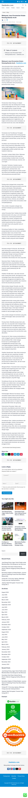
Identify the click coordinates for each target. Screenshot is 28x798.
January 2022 (5, 664)
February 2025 (6, 619)
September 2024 (6, 629)
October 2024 (5, 627)
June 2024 (5, 637)
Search (3, 551)
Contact (14, 778)
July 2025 (4, 607)
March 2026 (5, 599)
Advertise (13, 776)
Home (3, 7)
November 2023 (6, 654)
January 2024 (5, 649)
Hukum (18, 7)
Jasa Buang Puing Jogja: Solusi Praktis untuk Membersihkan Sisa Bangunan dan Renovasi (7, 513)
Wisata (13, 7)
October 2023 (5, 657)
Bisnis (23, 7)
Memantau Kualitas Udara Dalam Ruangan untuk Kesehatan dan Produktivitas (20, 543)
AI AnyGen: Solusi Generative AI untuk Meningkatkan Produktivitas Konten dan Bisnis (20, 528)
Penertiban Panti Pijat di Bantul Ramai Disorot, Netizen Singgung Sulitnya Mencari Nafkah (20, 513)
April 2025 (4, 614)
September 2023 (6, 659)
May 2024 (4, 639)
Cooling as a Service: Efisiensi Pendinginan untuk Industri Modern (7, 543)
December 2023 (6, 652)
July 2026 (4, 594)
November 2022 (6, 662)
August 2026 (5, 592)
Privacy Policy (21, 776)
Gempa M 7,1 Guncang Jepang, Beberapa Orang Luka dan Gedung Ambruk (13, 579)
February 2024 (6, 647)
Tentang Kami (6, 776)
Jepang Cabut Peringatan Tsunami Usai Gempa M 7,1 (12, 583)
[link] (17, 1)
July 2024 (4, 634)
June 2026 (4, 597)
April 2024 (4, 642)
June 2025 (4, 609)
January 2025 (5, 622)
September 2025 (6, 604)
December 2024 (6, 624)
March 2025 (5, 617)
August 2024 (5, 632)
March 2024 (5, 644)
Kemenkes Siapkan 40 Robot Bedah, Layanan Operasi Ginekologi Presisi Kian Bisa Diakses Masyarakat (7, 528)
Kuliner (7, 7)
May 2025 (4, 612)
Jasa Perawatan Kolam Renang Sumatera (11, 447)
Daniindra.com (7, 5)
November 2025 (6, 602)
